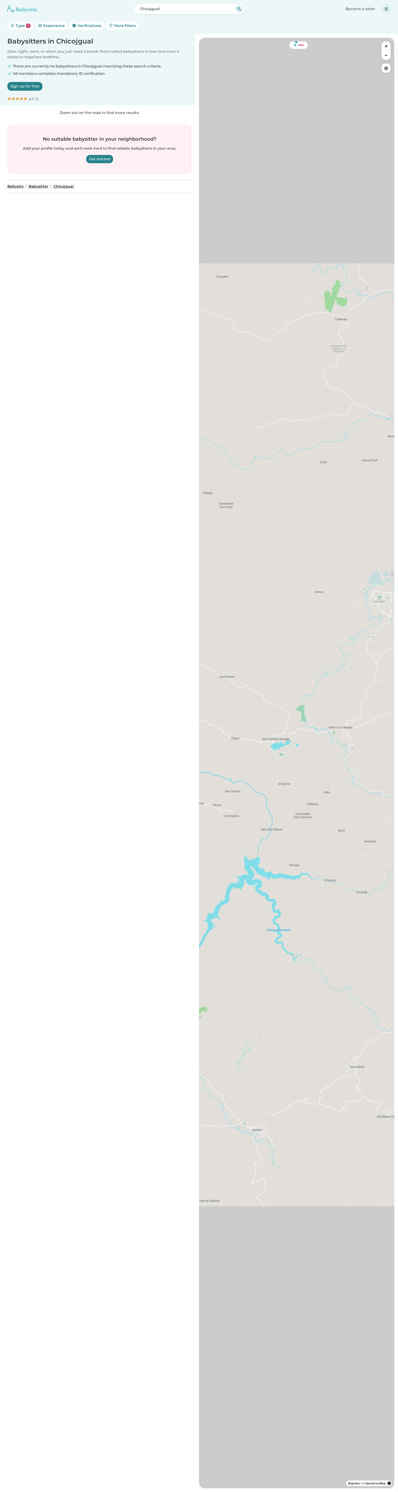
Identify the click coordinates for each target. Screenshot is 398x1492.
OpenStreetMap (375, 1483)
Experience (53, 25)
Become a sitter (360, 9)
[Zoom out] (386, 55)
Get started (99, 159)
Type (22, 25)
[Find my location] (386, 68)
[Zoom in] (386, 46)
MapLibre (354, 1483)
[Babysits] (22, 9)
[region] (296, 763)
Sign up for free (24, 86)
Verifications (88, 25)
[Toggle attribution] (389, 1483)
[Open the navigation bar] (386, 9)
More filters (124, 25)
